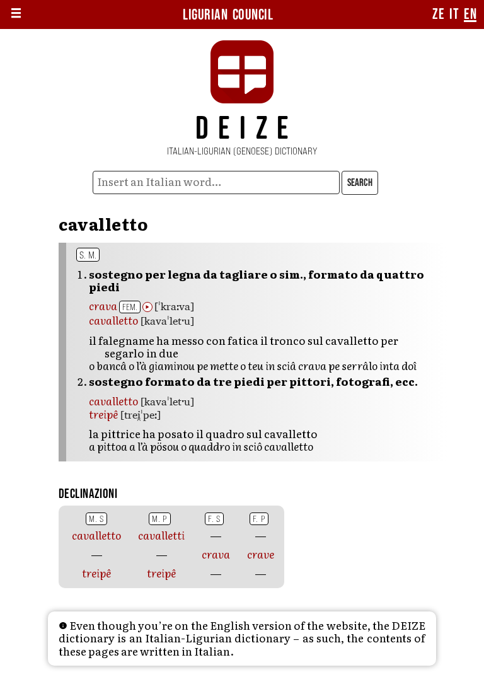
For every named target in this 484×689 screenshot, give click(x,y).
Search (359, 183)
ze (438, 14)
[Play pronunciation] (147, 307)
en (470, 14)
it (454, 14)
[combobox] (216, 182)
